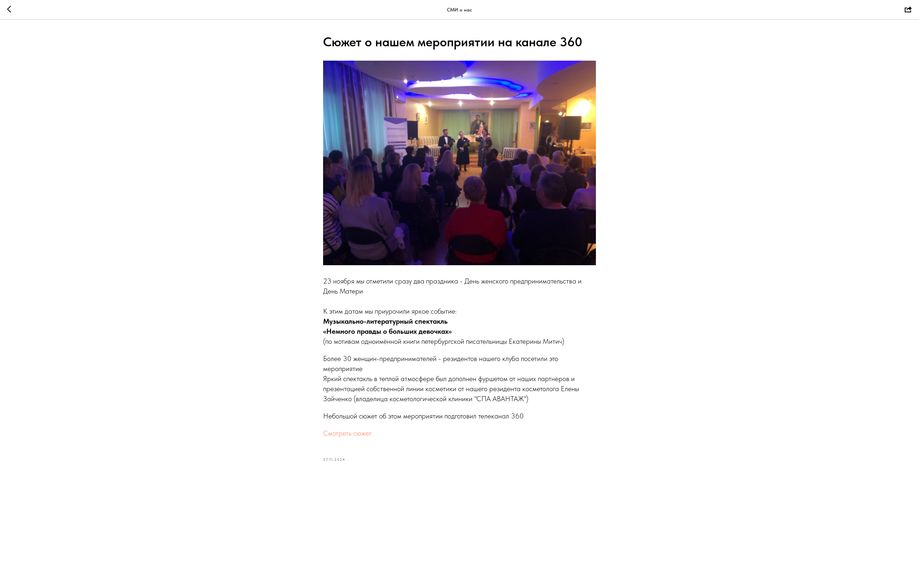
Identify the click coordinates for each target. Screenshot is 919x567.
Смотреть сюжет (347, 433)
